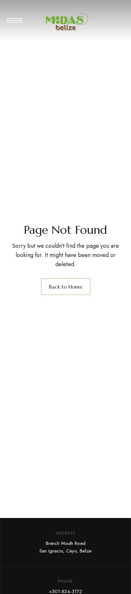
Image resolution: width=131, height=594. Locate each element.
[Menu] (14, 20)
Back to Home (65, 287)
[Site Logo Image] (66, 22)
